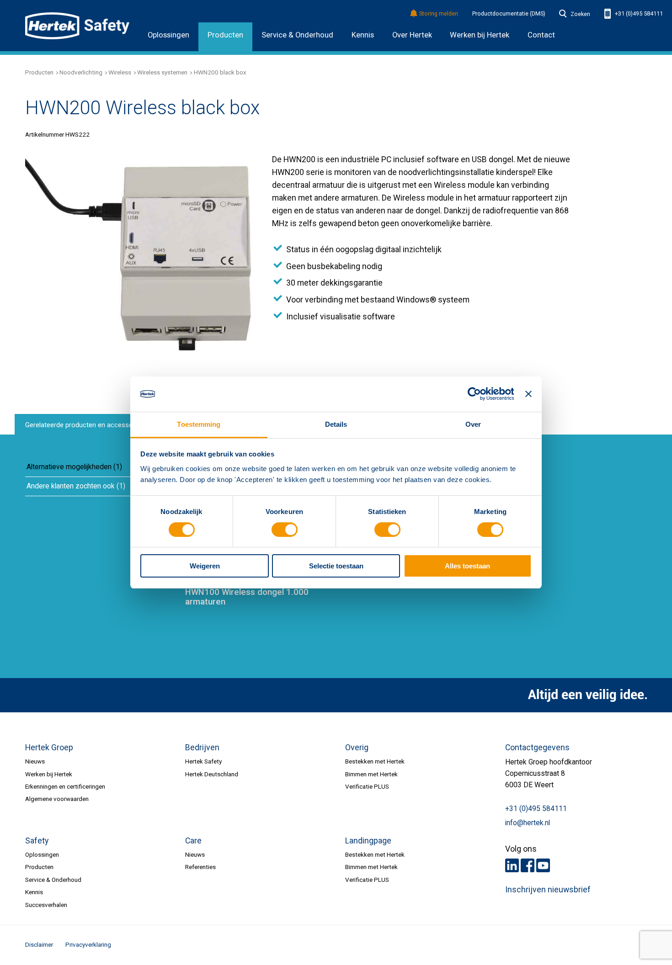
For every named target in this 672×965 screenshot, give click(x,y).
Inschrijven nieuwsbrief (548, 889)
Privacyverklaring (88, 944)
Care (193, 840)
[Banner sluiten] (528, 394)
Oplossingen (168, 35)
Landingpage (368, 840)
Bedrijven (202, 747)
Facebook (527, 865)
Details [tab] (336, 424)
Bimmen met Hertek (371, 774)
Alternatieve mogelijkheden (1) (74, 467)
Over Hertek (412, 35)
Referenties (200, 866)
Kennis (363, 35)
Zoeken (580, 14)
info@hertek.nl (527, 823)
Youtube (543, 865)
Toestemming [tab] (198, 424)
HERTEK (77, 25)
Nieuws (35, 761)
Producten (225, 35)
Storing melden (438, 14)
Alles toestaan (467, 566)
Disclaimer (39, 944)
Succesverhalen (46, 904)
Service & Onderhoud (297, 35)
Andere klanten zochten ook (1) (76, 486)
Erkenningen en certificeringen (65, 786)
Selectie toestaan (336, 566)
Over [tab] (473, 424)
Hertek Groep (49, 747)
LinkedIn (512, 865)
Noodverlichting (80, 72)
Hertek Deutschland (211, 774)
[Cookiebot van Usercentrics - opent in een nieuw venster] (474, 394)
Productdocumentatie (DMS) (508, 13)
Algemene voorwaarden (57, 798)
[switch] (285, 529)
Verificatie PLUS (367, 786)
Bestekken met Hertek (375, 761)
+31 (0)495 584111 (638, 13)
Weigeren (205, 566)
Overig (356, 747)
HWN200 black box (220, 72)
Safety (36, 840)
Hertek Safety (203, 761)
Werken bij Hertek (48, 774)
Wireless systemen (162, 72)
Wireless (119, 72)
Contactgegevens (537, 747)
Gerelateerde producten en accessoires (84, 425)
